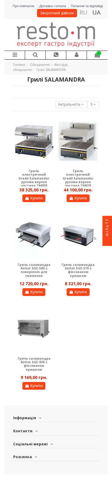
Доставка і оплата (53, 6)
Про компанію (24, 6)
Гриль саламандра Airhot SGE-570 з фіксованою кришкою (78, 270)
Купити (36, 198)
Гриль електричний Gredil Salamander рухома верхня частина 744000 (34, 178)
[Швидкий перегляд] (49, 124)
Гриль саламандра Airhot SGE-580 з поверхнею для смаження (34, 270)
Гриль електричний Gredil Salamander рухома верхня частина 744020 (78, 178)
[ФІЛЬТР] (107, 241)
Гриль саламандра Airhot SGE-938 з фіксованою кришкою (34, 364)
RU (83, 12)
